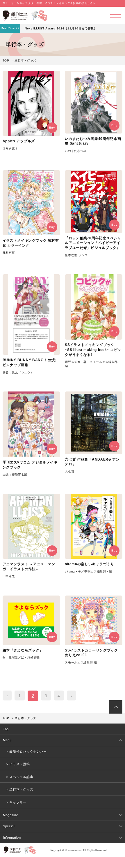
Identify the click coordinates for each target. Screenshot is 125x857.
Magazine (10, 815)
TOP (6, 60)
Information (12, 837)
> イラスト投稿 (18, 764)
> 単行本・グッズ (19, 789)
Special (9, 826)
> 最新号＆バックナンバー (26, 751)
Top (6, 729)
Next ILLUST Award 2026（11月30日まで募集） (61, 28)
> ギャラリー (16, 802)
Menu (7, 740)
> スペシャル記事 (19, 777)
